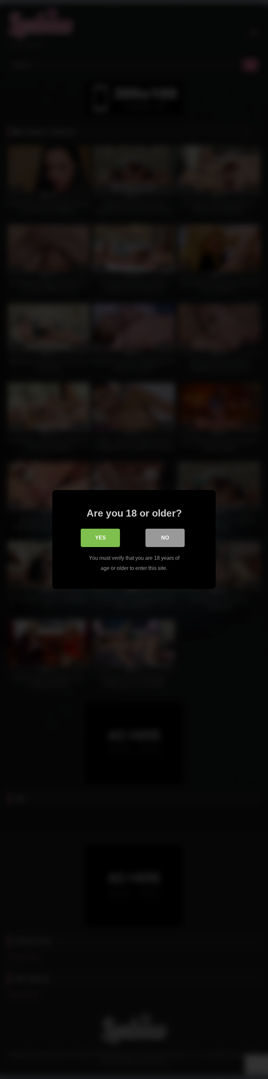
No (165, 537)
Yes (100, 537)
